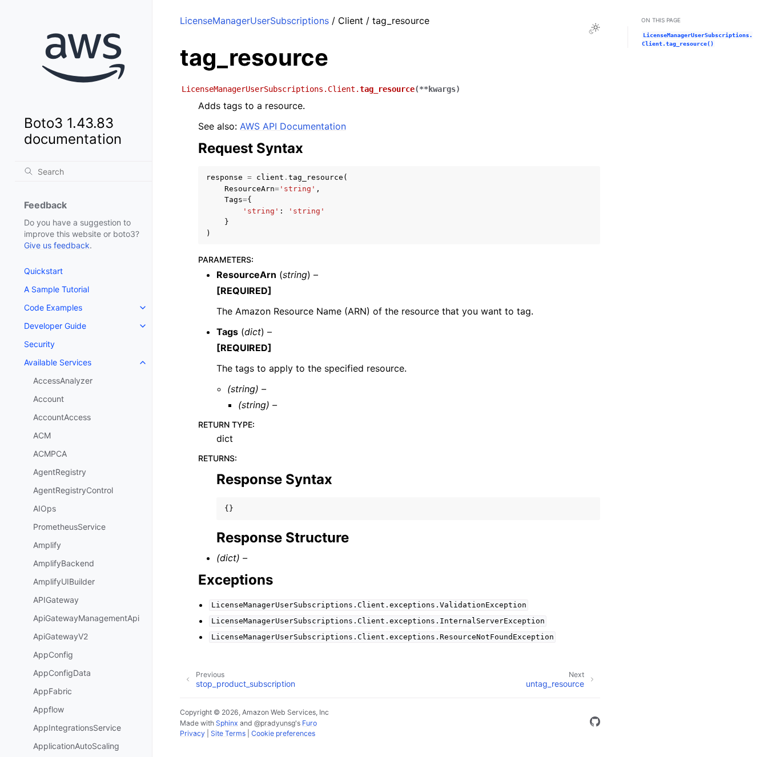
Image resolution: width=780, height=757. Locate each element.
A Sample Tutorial (56, 289)
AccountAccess (62, 417)
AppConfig (53, 654)
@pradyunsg (274, 723)
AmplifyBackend (63, 563)
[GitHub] (595, 723)
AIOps (44, 508)
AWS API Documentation (293, 126)
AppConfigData (62, 673)
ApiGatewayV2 (60, 636)
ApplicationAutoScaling (76, 746)
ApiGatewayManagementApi (86, 618)
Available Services (57, 362)
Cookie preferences (283, 733)
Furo (309, 723)
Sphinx (227, 723)
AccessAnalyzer (63, 380)
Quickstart (43, 271)
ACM (42, 435)
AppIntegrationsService (77, 727)
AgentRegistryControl (73, 490)
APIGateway (56, 600)
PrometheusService (69, 526)
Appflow (48, 709)
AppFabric (52, 691)
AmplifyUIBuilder (64, 581)
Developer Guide (55, 326)
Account (48, 399)
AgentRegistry (59, 472)
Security (39, 344)
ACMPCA (50, 453)
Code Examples (53, 307)
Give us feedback (57, 245)
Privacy (192, 733)
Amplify (47, 545)
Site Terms (228, 733)
